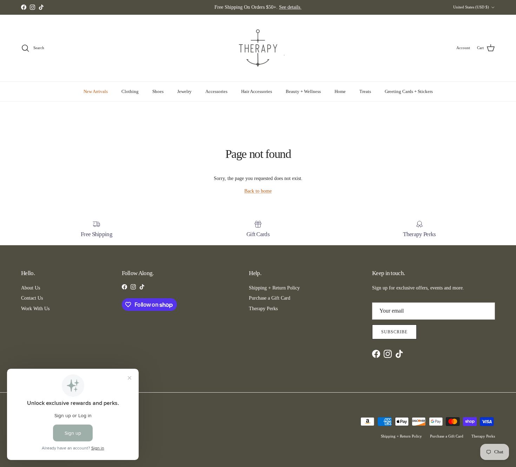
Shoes (158, 91)
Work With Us (35, 308)
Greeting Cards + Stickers (409, 91)
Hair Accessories (256, 91)
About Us (30, 288)
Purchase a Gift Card (269, 298)
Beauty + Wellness (303, 91)
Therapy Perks (263, 308)
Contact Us (32, 298)
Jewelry (184, 91)
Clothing (130, 91)
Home (340, 91)
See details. (290, 7)
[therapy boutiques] (258, 48)
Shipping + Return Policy (274, 288)
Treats (365, 91)
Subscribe (394, 331)
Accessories (216, 91)
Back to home (258, 191)
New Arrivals (96, 91)
